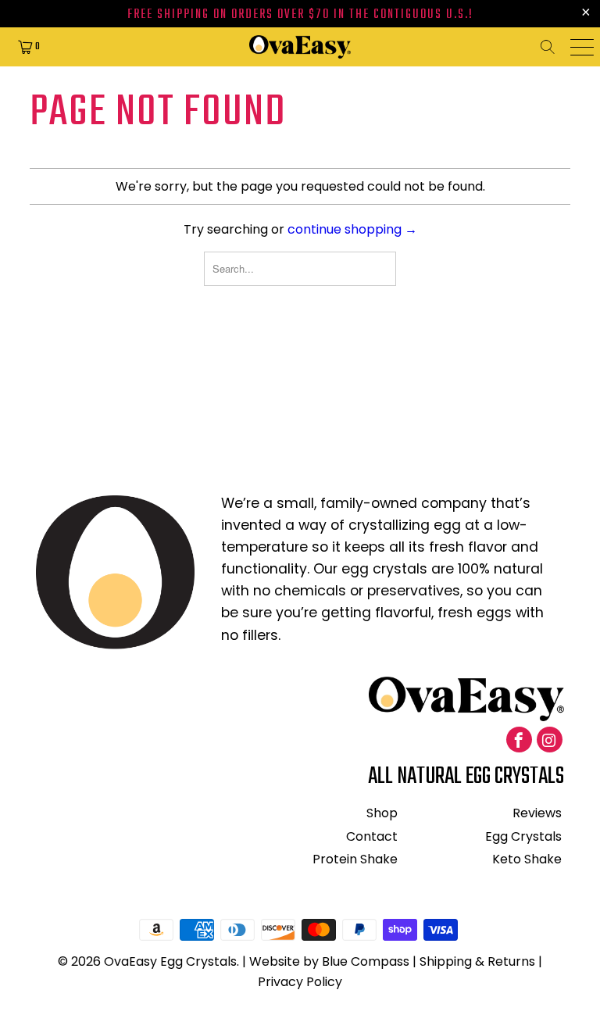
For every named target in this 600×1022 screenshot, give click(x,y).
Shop (382, 813)
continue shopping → (352, 229)
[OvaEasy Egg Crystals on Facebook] (519, 739)
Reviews (537, 813)
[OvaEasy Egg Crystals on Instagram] (549, 739)
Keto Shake (527, 859)
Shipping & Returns (477, 961)
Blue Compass (365, 961)
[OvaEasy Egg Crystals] (300, 46)
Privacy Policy (300, 982)
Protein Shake (355, 859)
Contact (372, 836)
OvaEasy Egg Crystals (170, 961)
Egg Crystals (523, 836)
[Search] (552, 47)
